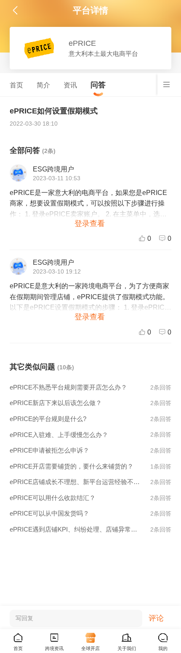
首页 (16, 85)
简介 (43, 85)
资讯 (70, 85)
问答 (98, 84)
